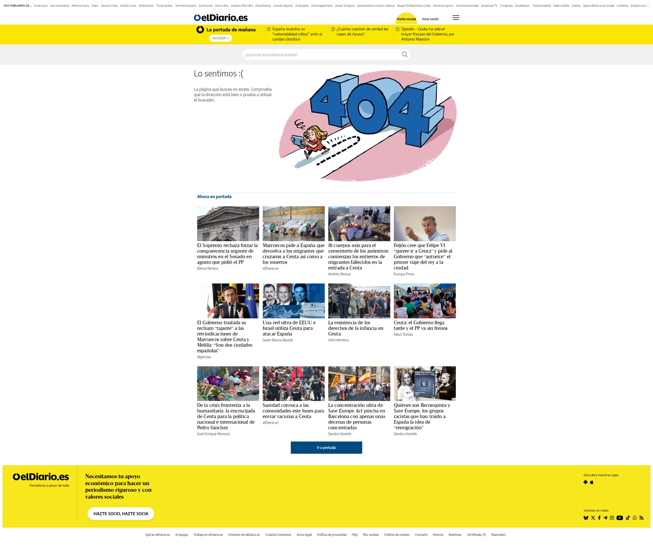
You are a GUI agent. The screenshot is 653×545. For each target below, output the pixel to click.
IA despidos (302, 5)
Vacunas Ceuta (109, 5)
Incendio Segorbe (283, 5)
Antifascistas (146, 5)
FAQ (355, 535)
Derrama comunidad (467, 5)
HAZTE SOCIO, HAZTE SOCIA (121, 513)
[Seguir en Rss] (641, 517)
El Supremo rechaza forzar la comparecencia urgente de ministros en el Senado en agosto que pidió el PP (227, 253)
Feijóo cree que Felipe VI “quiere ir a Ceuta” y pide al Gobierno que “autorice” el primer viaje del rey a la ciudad (423, 256)
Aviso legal (304, 535)
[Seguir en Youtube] (620, 517)
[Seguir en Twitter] (593, 517)
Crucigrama (506, 5)
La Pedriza (622, 5)
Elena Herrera (207, 268)
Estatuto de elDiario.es (244, 535)
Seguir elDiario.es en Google (598, 5)
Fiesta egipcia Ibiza (321, 5)
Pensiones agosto (443, 5)
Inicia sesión (430, 19)
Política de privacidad (331, 535)
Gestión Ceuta (128, 5)
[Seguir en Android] (585, 482)
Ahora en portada (214, 196)
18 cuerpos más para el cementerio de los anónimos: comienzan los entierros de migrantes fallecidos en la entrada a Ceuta (358, 256)
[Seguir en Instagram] (612, 517)
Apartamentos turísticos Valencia (376, 5)
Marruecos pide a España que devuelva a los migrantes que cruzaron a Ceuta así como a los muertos (293, 253)
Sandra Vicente (339, 434)
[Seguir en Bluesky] (586, 517)
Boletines (455, 535)
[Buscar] (405, 54)
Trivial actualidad (541, 5)
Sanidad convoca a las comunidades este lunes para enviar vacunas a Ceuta (293, 410)
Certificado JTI (476, 535)
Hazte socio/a (406, 19)
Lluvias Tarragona (345, 5)
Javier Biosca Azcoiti (278, 340)
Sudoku (576, 5)
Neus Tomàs (403, 334)
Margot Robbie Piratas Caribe (414, 5)
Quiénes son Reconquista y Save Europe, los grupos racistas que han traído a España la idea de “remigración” (422, 416)
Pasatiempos (522, 5)
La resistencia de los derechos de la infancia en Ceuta (355, 328)
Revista (438, 535)
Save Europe (206, 5)
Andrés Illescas (339, 274)
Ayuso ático (222, 5)
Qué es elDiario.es (157, 535)
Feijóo (95, 5)
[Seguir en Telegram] (605, 517)
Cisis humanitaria (59, 5)
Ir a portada (326, 447)
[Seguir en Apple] (592, 482)
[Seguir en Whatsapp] (635, 517)
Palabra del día (561, 5)
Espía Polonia (263, 5)
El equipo (181, 535)
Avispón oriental (640, 5)
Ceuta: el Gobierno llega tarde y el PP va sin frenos (420, 325)
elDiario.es (271, 268)
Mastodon (498, 535)
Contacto (421, 535)
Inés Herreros (338, 340)
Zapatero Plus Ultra (242, 5)
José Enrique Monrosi (213, 434)
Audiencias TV (489, 5)
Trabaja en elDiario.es (208, 535)
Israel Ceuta (40, 5)
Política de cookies (397, 535)
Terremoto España (185, 5)
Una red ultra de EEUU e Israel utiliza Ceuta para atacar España (289, 328)
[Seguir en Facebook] (599, 517)
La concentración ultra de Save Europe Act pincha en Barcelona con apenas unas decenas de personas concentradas (356, 416)
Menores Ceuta (80, 5)
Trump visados (164, 5)
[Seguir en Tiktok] (628, 517)
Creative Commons (278, 535)
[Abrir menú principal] (456, 17)
